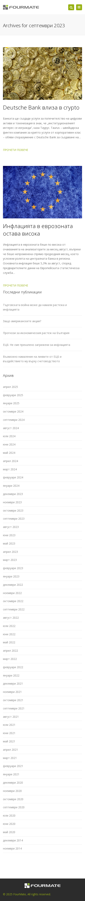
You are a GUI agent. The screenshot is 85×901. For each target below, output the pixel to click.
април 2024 (10, 461)
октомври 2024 (13, 411)
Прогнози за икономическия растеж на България (36, 333)
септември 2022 (14, 609)
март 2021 (10, 758)
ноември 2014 (12, 848)
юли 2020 (9, 815)
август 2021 (11, 717)
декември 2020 (13, 782)
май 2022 (9, 642)
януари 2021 (11, 774)
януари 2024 (11, 485)
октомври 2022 (13, 601)
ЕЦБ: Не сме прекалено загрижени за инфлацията (36, 345)
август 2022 (11, 617)
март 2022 (10, 659)
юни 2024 (9, 444)
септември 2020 (14, 807)
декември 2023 (13, 494)
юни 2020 (9, 824)
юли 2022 (9, 626)
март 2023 (10, 560)
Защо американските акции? (22, 321)
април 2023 (10, 552)
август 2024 (11, 428)
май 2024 (9, 453)
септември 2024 (14, 420)
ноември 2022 (12, 593)
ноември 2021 (12, 692)
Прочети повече (15, 150)
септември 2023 (14, 518)
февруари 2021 (13, 766)
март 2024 (10, 469)
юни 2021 (9, 733)
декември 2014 (13, 840)
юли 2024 (9, 436)
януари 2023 (11, 576)
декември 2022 (13, 585)
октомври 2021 (13, 700)
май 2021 (9, 741)
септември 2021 (14, 708)
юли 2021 (9, 725)
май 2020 (9, 832)
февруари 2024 (13, 477)
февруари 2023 (13, 568)
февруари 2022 (13, 667)
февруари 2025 (13, 395)
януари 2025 (11, 403)
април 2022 (10, 650)
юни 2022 (9, 634)
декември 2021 (13, 683)
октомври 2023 (13, 510)
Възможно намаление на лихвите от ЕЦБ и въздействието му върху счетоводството (32, 359)
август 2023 (11, 527)
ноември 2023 (12, 502)
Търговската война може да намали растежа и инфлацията (35, 307)
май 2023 (9, 543)
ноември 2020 (12, 791)
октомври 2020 (13, 799)
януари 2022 (11, 675)
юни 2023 (9, 535)
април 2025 (10, 387)
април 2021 (10, 749)
